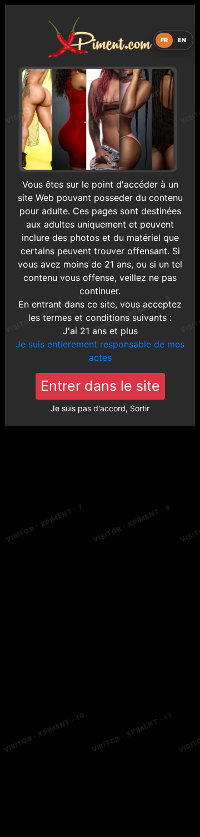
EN (182, 40)
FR (164, 40)
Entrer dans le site (100, 385)
